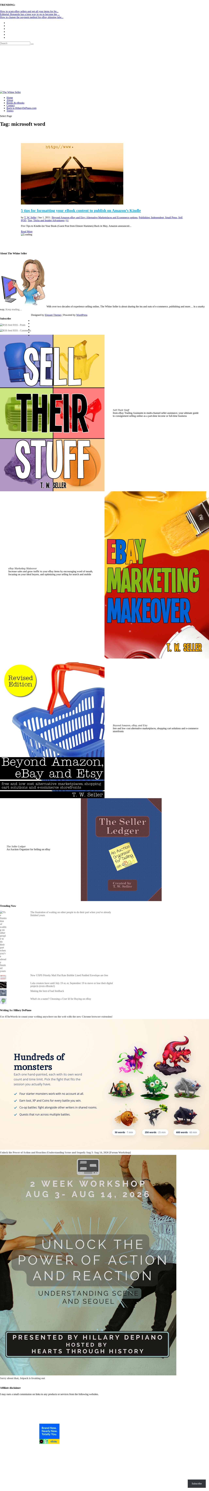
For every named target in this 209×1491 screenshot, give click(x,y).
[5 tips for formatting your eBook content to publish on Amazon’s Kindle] (72, 203)
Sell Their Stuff (121, 410)
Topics (10, 110)
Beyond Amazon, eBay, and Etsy (130, 725)
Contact (11, 105)
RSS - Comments (21, 330)
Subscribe (197, 1483)
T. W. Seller (30, 217)
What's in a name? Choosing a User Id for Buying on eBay (60, 998)
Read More (26, 231)
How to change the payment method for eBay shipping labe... (31, 17)
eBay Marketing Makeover (22, 568)
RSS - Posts (18, 325)
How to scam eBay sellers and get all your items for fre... (29, 11)
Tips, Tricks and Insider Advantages (46, 220)
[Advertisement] (104, 68)
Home (10, 97)
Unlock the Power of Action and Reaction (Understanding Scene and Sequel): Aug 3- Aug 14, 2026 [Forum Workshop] (65, 1152)
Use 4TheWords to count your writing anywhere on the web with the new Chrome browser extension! (56, 1016)
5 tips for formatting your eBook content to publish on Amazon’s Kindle (81, 210)
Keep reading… (14, 309)
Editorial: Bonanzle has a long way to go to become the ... (30, 14)
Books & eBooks (15, 102)
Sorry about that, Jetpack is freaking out (22, 1378)
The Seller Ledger (16, 846)
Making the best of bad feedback (47, 991)
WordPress (81, 315)
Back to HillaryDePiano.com (21, 108)
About (10, 100)
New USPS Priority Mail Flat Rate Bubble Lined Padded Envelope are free (69, 975)
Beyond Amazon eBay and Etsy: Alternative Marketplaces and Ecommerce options (94, 217)
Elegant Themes (53, 315)
